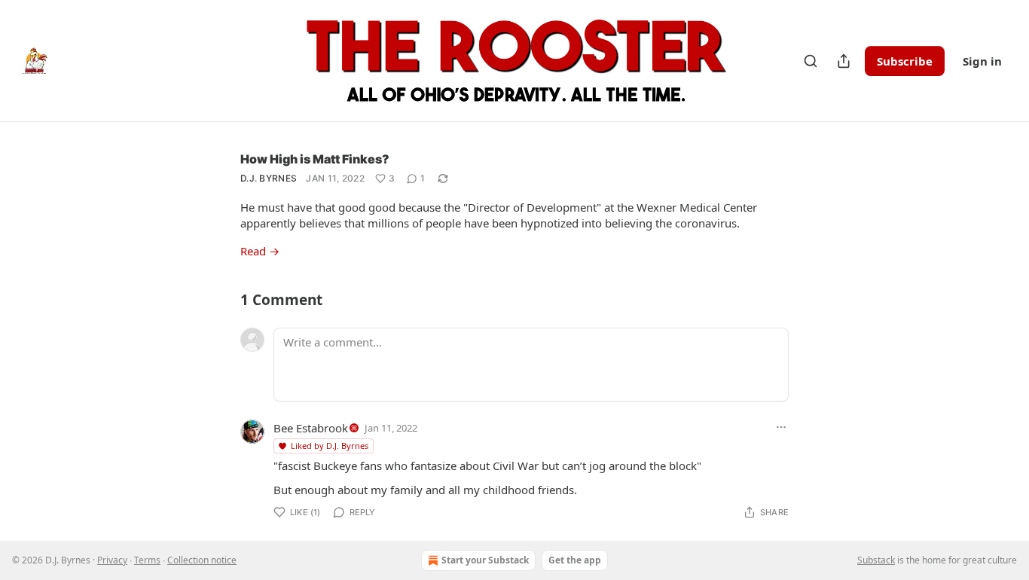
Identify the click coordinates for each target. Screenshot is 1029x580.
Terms (147, 560)
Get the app (574, 560)
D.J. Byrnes (268, 178)
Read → (259, 250)
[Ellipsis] (781, 427)
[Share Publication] (844, 61)
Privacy (112, 560)
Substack (876, 560)
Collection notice (202, 560)
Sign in (982, 61)
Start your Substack (485, 560)
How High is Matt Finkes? (314, 158)
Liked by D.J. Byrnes (329, 445)
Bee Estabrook (310, 427)
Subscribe (905, 61)
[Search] (810, 61)
